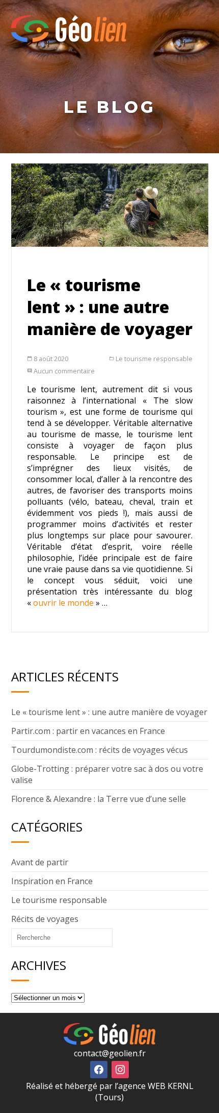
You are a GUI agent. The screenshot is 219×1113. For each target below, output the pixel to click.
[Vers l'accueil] (68, 39)
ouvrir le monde (63, 602)
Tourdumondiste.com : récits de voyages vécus (99, 749)
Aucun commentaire (64, 370)
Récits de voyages (44, 919)
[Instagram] (120, 1069)
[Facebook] (98, 1069)
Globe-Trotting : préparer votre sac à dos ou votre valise (107, 774)
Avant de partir (39, 862)
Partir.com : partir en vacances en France (88, 731)
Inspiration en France (52, 881)
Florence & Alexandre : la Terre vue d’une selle (98, 798)
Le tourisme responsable (154, 358)
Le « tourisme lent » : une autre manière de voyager (110, 307)
